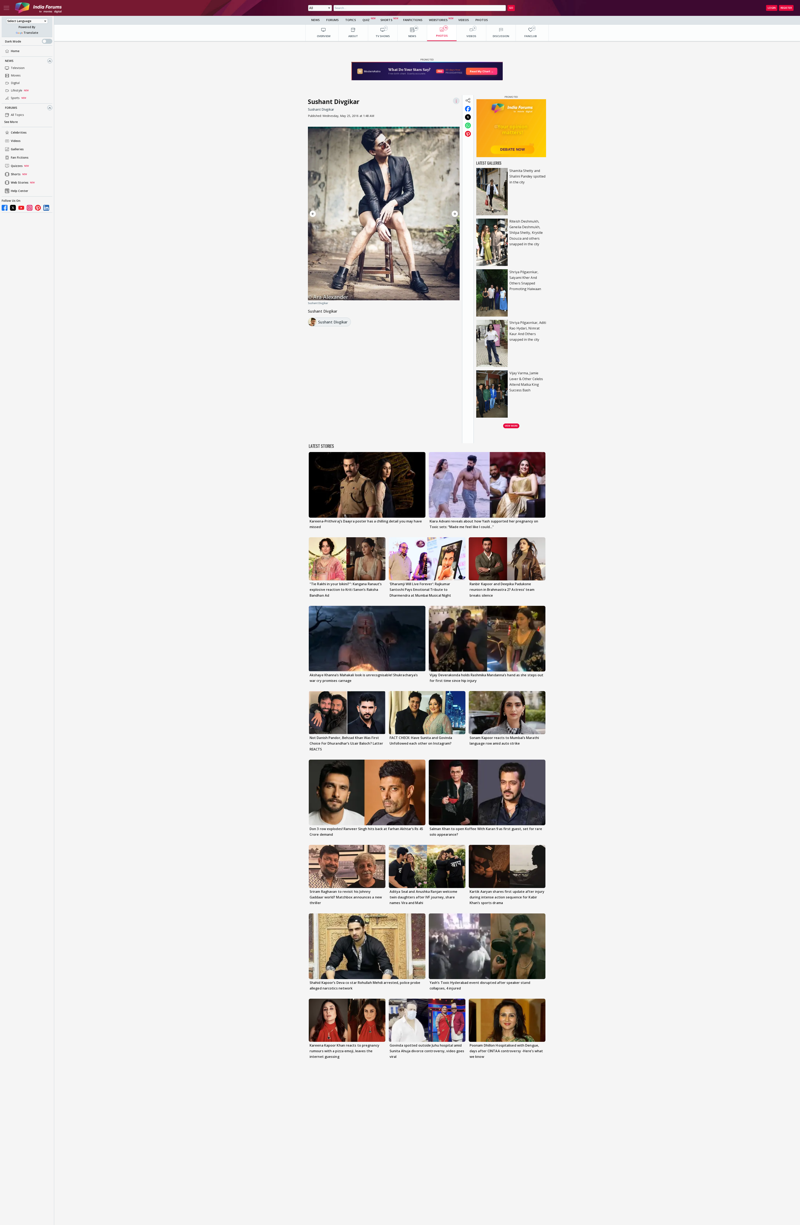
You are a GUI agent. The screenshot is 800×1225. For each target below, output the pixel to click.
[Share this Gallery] (468, 100)
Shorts (16, 174)
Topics (350, 20)
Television (18, 68)
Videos (16, 141)
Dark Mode (13, 41)
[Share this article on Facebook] (468, 109)
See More (11, 122)
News (9, 61)
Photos (481, 20)
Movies (16, 76)
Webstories (438, 20)
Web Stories (19, 183)
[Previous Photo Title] (330, 214)
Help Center (19, 191)
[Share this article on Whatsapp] (468, 125)
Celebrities (18, 133)
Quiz (366, 20)
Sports (15, 98)
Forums (11, 108)
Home (15, 51)
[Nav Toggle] (6, 8)
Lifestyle (16, 91)
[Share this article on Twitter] (468, 117)
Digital (15, 83)
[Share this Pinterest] (468, 134)
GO (511, 8)
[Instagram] (29, 208)
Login (772, 8)
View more (511, 425)
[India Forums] (38, 8)
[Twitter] (13, 208)
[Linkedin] (46, 208)
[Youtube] (21, 208)
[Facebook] (5, 208)
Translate (31, 33)
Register (786, 8)
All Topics (17, 115)
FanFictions (412, 20)
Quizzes (16, 166)
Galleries (17, 149)
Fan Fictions (19, 158)
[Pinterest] (38, 208)
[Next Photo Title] (437, 214)
